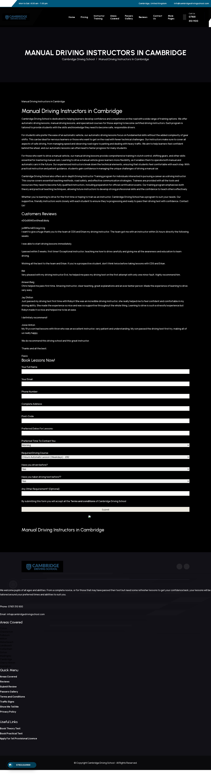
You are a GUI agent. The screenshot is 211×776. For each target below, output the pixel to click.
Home (72, 17)
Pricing (84, 17)
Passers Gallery (129, 17)
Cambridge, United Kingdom (153, 3)
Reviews (143, 17)
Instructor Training (99, 17)
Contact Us (157, 17)
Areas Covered (114, 17)
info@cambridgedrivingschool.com (191, 3)
